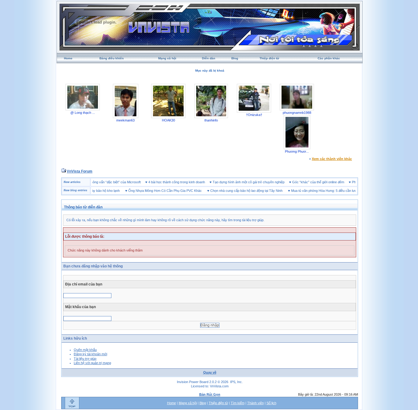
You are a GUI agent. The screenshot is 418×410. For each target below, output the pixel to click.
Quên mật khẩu (85, 350)
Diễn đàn (208, 58)
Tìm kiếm (237, 403)
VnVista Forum (79, 171)
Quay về (209, 372)
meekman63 (125, 120)
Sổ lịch (271, 403)
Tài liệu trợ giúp (85, 358)
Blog (234, 58)
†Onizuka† (254, 115)
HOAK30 (168, 120)
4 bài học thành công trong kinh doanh (184, 182)
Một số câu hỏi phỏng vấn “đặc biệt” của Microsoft (111, 182)
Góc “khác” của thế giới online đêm (326, 182)
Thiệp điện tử (269, 58)
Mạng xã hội (167, 58)
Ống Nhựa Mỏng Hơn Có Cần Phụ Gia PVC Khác (157, 190)
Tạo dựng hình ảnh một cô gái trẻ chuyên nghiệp (256, 182)
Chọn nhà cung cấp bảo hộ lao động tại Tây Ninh (239, 190)
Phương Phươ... (297, 151)
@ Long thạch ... (82, 112)
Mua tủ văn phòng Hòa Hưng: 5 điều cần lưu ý (318, 190)
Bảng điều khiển (111, 58)
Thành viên (255, 403)
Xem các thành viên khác (332, 159)
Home (68, 58)
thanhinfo (211, 120)
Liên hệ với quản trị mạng (92, 363)
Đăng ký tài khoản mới (90, 354)
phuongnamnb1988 (297, 112)
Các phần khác (329, 58)
